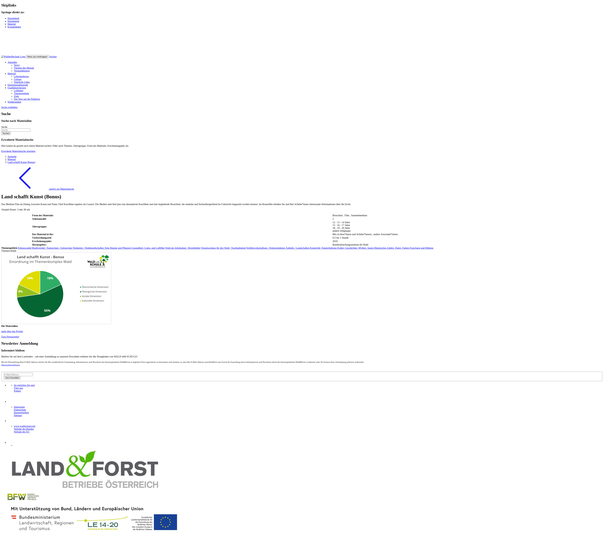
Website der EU (22, 431)
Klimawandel (24, 248)
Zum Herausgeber (10, 336)
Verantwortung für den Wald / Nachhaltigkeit (223, 248)
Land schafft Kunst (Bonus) (21, 162)
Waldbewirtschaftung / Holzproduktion (266, 248)
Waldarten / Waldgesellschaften (88, 248)
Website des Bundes (24, 429)
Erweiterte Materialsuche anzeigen (18, 151)
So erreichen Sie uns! (24, 385)
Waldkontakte (14, 102)
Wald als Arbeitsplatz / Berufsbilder (183, 248)
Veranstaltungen (22, 70)
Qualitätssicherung (17, 87)
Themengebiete (21, 93)
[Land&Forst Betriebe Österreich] (85, 489)
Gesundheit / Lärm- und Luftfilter (148, 248)
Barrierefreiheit (21, 412)
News (17, 65)
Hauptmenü (13, 21)
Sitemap (18, 415)
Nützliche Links (22, 82)
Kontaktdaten (14, 26)
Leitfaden (18, 90)
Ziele (16, 96)
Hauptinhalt (13, 18)
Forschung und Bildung (421, 248)
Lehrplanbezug (21, 76)
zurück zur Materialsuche (61, 189)
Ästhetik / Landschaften (298, 248)
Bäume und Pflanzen (120, 248)
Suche (4, 127)
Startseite (12, 156)
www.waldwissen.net (24, 426)
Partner (17, 391)
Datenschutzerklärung (10, 365)
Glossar (17, 79)
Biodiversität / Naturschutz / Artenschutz (52, 248)
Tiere (107, 248)
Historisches (380, 248)
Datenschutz (20, 409)
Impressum (19, 407)
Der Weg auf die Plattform (27, 99)
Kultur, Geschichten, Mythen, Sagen (355, 248)
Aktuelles (12, 62)
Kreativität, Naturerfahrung (323, 248)
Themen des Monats (24, 68)
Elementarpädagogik (18, 85)
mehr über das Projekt (12, 331)
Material (12, 24)
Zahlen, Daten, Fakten (398, 248)
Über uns (18, 388)
